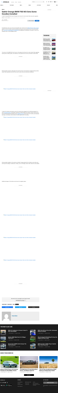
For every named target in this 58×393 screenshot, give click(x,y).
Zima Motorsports (7, 112)
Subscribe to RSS (20, 384)
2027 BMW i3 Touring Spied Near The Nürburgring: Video (46, 53)
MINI (57, 5)
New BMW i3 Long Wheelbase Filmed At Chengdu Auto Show (46, 48)
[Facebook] (46, 1)
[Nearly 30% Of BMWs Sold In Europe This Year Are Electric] (3, 343)
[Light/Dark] (55, 1)
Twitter (21, 307)
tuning (14, 304)
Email (34, 307)
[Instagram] (52, 1)
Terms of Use (27, 383)
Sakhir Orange (36, 27)
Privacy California (20, 386)
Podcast (48, 5)
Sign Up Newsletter (35, 383)
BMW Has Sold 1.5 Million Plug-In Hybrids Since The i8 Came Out (47, 344)
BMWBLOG (3, 17)
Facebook (7, 307)
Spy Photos (39, 5)
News (21, 5)
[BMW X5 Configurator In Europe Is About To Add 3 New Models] (3, 330)
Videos (30, 5)
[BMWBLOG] (7, 380)
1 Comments (37, 20)
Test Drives (12, 5)
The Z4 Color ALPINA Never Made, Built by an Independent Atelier (48, 370)
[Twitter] (48, 1)
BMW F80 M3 (30, 27)
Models (1, 5)
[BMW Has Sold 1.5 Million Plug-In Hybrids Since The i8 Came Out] (33, 343)
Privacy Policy (27, 384)
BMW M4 (3, 9)
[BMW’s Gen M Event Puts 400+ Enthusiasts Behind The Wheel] (33, 330)
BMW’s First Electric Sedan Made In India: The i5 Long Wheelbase (47, 44)
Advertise (19, 383)
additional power (21, 113)
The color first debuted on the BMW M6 (10, 30)
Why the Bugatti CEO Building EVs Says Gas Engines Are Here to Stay (47, 338)
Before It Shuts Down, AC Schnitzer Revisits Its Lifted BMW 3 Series (9, 370)
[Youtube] (50, 1)
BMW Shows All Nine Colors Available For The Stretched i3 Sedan (47, 40)
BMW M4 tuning (4, 304)
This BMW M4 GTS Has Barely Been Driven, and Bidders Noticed (29, 370)
